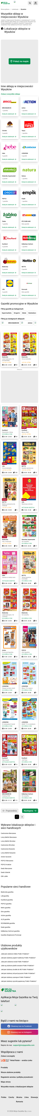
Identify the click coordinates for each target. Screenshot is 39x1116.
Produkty (4, 1068)
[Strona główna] (5, 3)
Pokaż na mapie (21, 61)
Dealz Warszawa (6, 868)
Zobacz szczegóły (8, 1056)
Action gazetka (6, 915)
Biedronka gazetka (7, 892)
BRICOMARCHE (13, 323)
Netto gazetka (5, 908)
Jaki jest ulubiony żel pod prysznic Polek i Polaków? (18, 973)
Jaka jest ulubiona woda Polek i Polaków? (15, 962)
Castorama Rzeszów (8, 849)
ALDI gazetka (5, 919)
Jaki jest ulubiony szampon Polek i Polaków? (16, 977)
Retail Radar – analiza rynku (21, 1060)
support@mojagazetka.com (23, 1045)
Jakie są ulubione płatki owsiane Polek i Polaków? (17, 965)
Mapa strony (6, 1082)
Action (30, 323)
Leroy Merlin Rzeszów (8, 853)
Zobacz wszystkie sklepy (10, 94)
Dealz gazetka (5, 927)
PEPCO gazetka (6, 904)
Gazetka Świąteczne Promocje (11, 935)
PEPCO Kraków (6, 864)
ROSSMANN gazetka (8, 923)
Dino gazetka (5, 911)
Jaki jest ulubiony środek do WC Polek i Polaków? (17, 969)
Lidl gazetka (5, 896)
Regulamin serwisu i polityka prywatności (17, 1077)
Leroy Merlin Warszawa (9, 837)
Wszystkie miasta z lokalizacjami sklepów (17, 1087)
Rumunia (19, 1102)
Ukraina (19, 1097)
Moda (24, 313)
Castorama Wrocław (8, 845)
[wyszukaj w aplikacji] (30, 3)
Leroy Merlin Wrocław (8, 841)
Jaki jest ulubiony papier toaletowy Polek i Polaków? (18, 958)
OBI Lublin (4, 876)
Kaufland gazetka (7, 900)
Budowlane (32, 313)
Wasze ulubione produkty (10, 1072)
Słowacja (34, 1097)
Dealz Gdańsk (5, 872)
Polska (3, 1097)
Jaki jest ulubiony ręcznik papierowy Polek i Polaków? (19, 981)
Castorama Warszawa (8, 833)
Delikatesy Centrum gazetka (10, 931)
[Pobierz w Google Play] (22, 1006)
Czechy (11, 1097)
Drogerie (17, 313)
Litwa (26, 1097)
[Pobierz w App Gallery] (8, 1012)
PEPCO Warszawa (7, 861)
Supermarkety (6, 313)
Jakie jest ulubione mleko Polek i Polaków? (15, 954)
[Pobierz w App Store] (20, 3)
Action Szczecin (6, 857)
